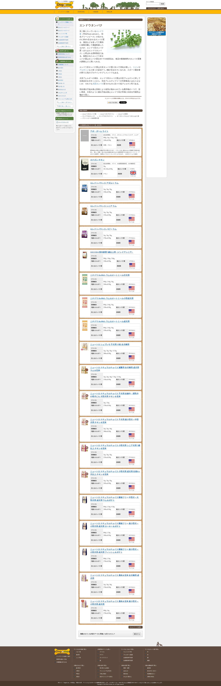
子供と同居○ (103, 673)
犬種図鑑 (95, 12)
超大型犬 (60, 80)
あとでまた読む (113, 102)
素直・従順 (126, 668)
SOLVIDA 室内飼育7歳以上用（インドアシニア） (111, 252)
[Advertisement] (156, 71)
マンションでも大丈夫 (105, 670)
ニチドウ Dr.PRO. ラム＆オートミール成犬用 (109, 321)
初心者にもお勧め (104, 668)
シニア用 (78, 657)
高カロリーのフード (64, 27)
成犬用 (78, 654)
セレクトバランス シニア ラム (103, 206)
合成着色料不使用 (63, 43)
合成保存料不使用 (63, 40)
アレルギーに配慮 (63, 36)
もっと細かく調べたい (64, 46)
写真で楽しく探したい (64, 106)
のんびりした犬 (62, 92)
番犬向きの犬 (62, 89)
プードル (102, 651)
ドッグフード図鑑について (65, 23)
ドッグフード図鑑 (63, 12)
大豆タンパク (97, 84)
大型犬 (60, 77)
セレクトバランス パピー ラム (103, 229)
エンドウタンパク (63, 122)
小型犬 (60, 71)
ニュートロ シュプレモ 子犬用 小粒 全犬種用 (109, 344)
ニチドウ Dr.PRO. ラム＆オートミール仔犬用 (109, 275)
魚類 (148, 660)
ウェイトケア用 (62, 33)
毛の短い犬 (61, 83)
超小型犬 (60, 67)
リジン (135, 67)
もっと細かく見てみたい (65, 102)
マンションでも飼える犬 (65, 99)
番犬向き (126, 673)
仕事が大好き (150, 676)
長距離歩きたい (151, 673)
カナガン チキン (97, 160)
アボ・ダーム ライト (99, 131)
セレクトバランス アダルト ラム (104, 183)
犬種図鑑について (63, 64)
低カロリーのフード (64, 30)
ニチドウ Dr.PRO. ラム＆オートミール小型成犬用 (111, 298)
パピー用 (78, 651)
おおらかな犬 (62, 95)
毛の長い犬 (61, 86)
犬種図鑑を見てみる (61, 662)
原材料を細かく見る (61, 659)
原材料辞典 (81, 12)
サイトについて (152, 8)
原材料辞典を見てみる (64, 57)
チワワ (101, 654)
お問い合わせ (161, 8)
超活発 (149, 668)
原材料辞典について (64, 54)
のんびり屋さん (128, 676)
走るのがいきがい (151, 670)
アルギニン (84, 70)
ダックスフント (104, 657)
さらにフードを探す (135, 627)
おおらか (126, 670)
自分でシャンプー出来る (106, 676)
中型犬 (60, 74)
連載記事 (109, 12)
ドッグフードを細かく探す (63, 656)
